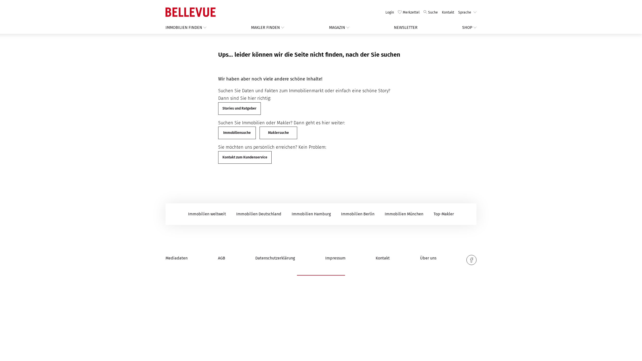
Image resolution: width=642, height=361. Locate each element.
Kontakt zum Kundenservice (244, 157)
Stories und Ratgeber (239, 108)
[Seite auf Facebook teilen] (471, 260)
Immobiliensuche (237, 133)
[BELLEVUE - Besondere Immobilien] (191, 12)
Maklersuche (278, 133)
